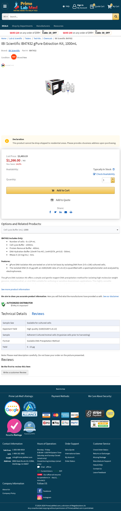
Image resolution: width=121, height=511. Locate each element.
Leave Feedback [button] (99, 472)
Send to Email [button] (66, 212)
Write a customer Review (14, 372)
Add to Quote (63, 200)
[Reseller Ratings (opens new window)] (14, 428)
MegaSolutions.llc (79, 505)
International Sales (72, 453)
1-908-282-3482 (18, 453)
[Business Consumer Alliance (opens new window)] (29, 409)
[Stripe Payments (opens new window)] (94, 414)
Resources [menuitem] (58, 25)
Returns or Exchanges (101, 453)
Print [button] (71, 212)
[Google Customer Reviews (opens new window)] (12, 409)
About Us (6, 489)
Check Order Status (100, 449)
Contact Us (97, 468)
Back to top (60, 389)
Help (67, 6)
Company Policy (9, 493)
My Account (69, 457)
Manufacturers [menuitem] (43, 25)
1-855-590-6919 (18, 449)
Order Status (70, 461)
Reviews (38, 313)
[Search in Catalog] (115, 16)
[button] (113, 169)
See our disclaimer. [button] (111, 296)
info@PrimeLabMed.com (22, 457)
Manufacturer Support (102, 461)
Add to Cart (63, 190)
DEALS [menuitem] (5, 25)
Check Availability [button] (105, 174)
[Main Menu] (5, 6)
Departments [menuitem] (22, 25)
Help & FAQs (98, 465)
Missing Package (99, 457)
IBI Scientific (14, 50)
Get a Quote (69, 449)
